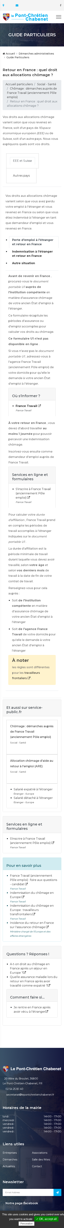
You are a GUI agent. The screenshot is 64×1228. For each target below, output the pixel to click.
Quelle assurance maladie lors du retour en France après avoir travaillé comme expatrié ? (33, 981)
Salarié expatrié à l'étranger (33, 789)
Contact (37, 1166)
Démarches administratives (36, 53)
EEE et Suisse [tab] (22, 160)
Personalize (26, 1223)
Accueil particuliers (19, 84)
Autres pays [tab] (21, 175)
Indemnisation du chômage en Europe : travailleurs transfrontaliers (32, 910)
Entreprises (10, 1152)
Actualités (9, 1166)
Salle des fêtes (41, 1159)
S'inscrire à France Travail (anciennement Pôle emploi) (33, 493)
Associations (39, 1152)
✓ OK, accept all (46, 1218)
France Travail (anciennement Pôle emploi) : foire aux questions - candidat (33, 880)
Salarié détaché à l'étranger (33, 798)
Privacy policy (42, 1223)
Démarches (10, 1159)
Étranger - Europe (24, 793)
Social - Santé (46, 84)
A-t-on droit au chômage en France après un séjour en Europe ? (30, 968)
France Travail (27, 406)
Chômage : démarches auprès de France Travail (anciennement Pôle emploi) (32, 93)
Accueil (10, 53)
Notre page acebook (21, 1203)
